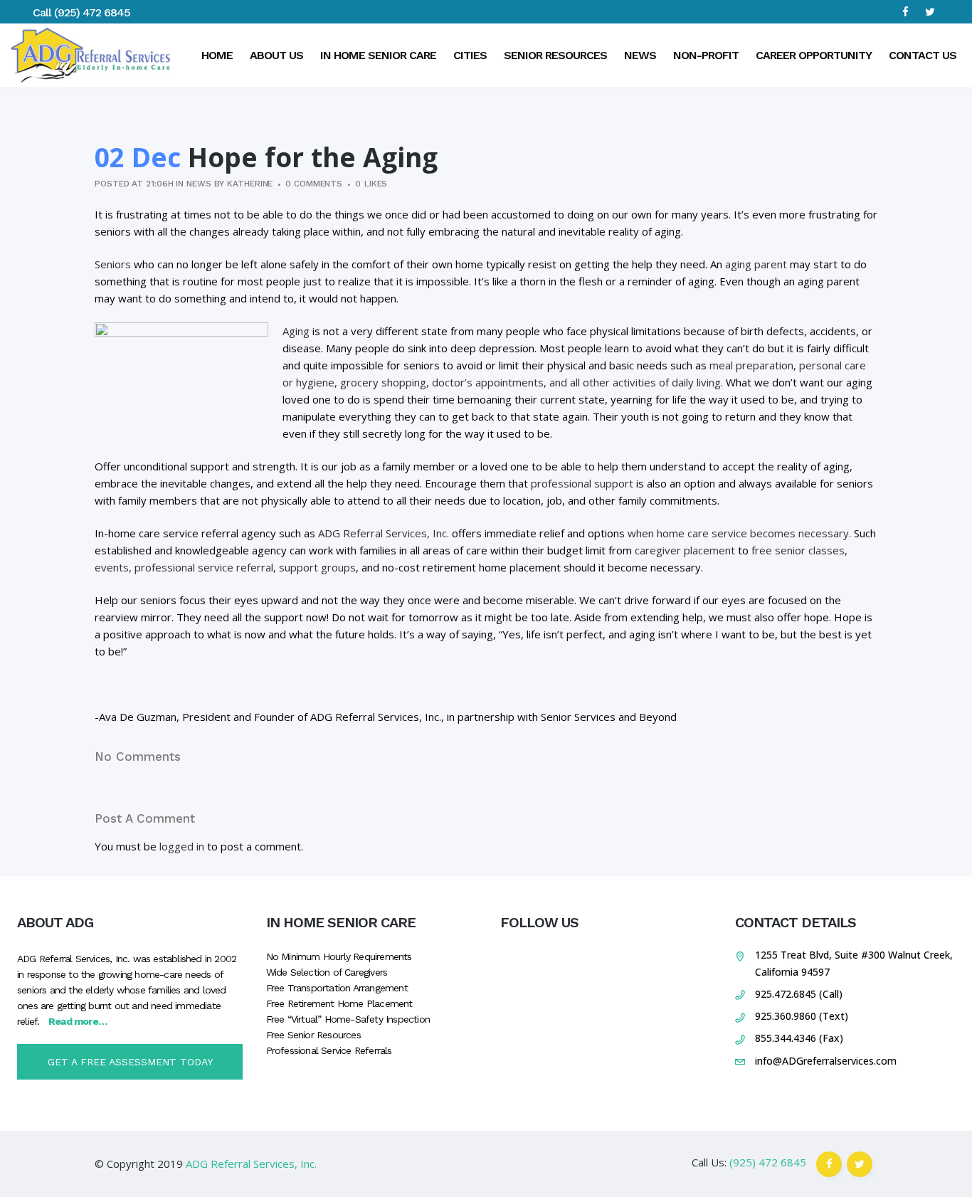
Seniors (113, 264)
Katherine (250, 184)
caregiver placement (685, 550)
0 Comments (313, 184)
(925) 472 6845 (92, 12)
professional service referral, (205, 567)
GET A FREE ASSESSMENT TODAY (130, 1061)
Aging (296, 331)
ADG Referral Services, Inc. (383, 533)
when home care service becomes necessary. (739, 533)
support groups (317, 567)
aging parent (756, 264)
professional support (582, 483)
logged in (181, 846)
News (198, 184)
